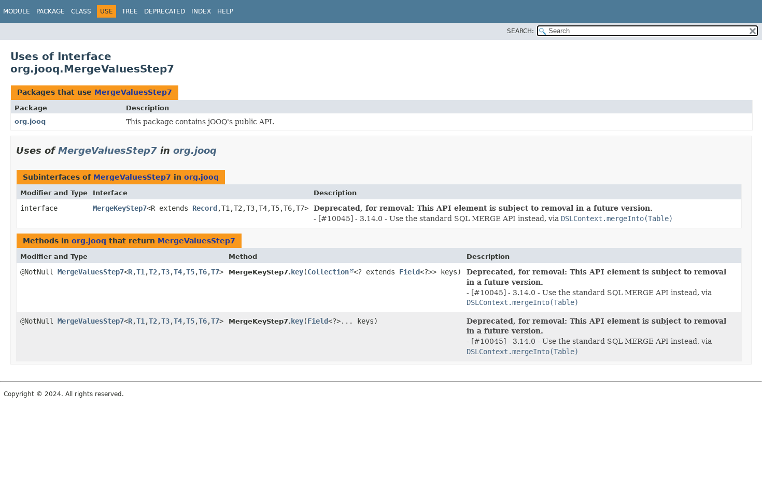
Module (16, 11)
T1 (140, 272)
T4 (178, 272)
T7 (215, 272)
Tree (130, 11)
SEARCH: (520, 31)
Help (225, 11)
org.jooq (30, 121)
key (297, 272)
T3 (165, 272)
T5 (190, 272)
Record (204, 208)
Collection (328, 272)
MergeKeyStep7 (120, 208)
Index (201, 11)
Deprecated (164, 11)
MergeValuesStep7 (133, 92)
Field (409, 272)
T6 (203, 272)
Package (50, 11)
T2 (153, 272)
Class (81, 11)
